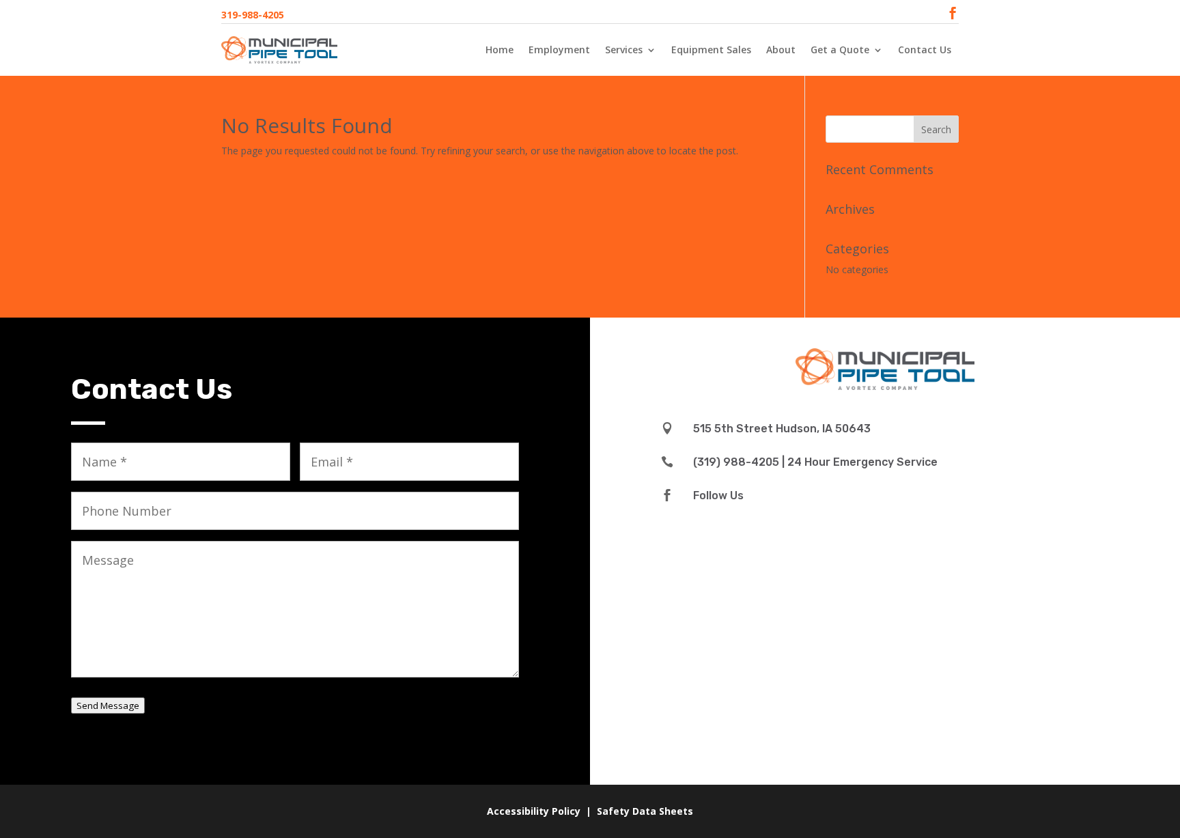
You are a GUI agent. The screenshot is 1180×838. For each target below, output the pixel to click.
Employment (559, 49)
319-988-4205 (252, 14)
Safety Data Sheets (645, 811)
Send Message (107, 705)
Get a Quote (840, 49)
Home (500, 49)
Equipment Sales (711, 49)
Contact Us (924, 49)
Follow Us (718, 495)
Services (624, 49)
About (781, 49)
